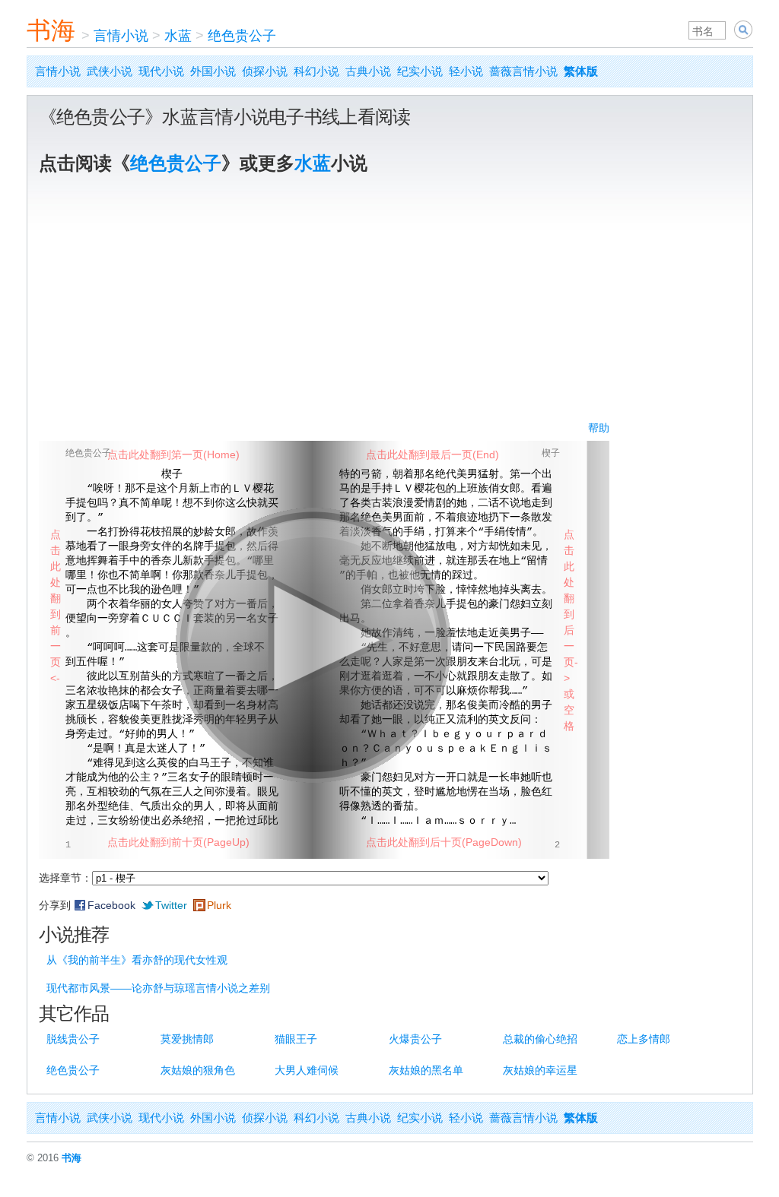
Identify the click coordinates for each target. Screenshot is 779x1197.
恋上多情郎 (643, 1039)
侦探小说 (265, 71)
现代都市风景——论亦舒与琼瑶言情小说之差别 (158, 988)
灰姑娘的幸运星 (540, 1070)
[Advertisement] (390, 306)
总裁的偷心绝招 (540, 1039)
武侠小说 (109, 71)
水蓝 (178, 35)
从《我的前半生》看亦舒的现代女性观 (136, 960)
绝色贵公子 (242, 35)
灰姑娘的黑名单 (426, 1070)
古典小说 (368, 71)
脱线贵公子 (73, 1039)
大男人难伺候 (307, 1070)
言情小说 (121, 35)
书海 (51, 30)
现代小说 (161, 71)
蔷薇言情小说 (523, 71)
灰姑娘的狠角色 (198, 1070)
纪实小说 (420, 71)
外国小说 (213, 71)
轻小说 (466, 71)
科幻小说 (316, 71)
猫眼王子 (296, 1039)
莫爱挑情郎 (187, 1039)
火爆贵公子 (415, 1039)
